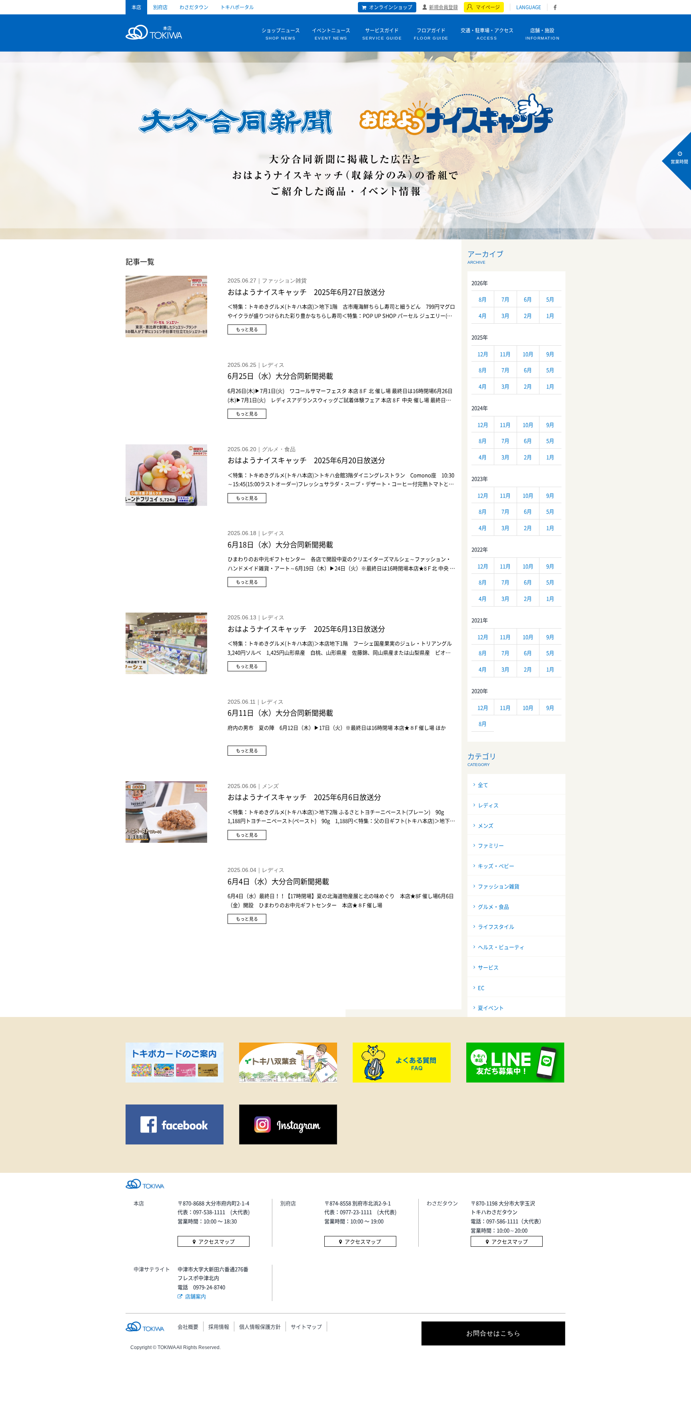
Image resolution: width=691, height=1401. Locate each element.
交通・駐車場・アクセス (487, 33)
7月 (505, 299)
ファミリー (491, 845)
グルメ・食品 (493, 906)
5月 (550, 299)
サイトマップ (306, 1326)
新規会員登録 (443, 7)
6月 (528, 299)
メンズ (485, 825)
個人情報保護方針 (260, 1326)
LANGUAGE (528, 7)
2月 (528, 315)
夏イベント (491, 1007)
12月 (482, 354)
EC (481, 987)
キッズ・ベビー (496, 866)
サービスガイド (382, 33)
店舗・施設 (542, 33)
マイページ (488, 7)
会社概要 (188, 1326)
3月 (505, 315)
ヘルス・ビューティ (501, 947)
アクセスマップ (216, 1241)
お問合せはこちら (493, 1333)
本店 (136, 7)
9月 (550, 354)
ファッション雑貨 (498, 886)
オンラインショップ (390, 7)
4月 (483, 315)
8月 (483, 299)
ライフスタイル (496, 926)
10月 (528, 354)
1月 (550, 315)
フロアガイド (431, 33)
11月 (505, 354)
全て (483, 784)
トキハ (154, 31)
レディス (488, 805)
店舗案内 (195, 1296)
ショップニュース (281, 33)
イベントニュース (331, 33)
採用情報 (218, 1326)
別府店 (160, 7)
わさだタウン (194, 7)
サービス (488, 967)
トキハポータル (237, 7)
